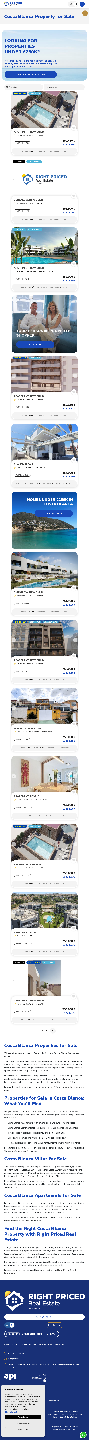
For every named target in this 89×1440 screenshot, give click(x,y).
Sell (35, 1344)
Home (6, 1344)
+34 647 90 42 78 (16, 1353)
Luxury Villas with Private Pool (65, 1417)
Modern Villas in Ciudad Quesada (65, 1429)
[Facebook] (48, 1325)
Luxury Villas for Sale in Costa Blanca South (65, 1414)
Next (75, 111)
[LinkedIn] (60, 1325)
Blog (50, 1344)
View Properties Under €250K (30, 74)
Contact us (46, 1317)
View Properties (54, 513)
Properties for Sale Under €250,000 (65, 1427)
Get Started (35, 344)
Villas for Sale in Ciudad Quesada (65, 1411)
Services (42, 1344)
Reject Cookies (23, 1429)
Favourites (59, 1344)
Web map (55, 1400)
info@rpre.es (13, 1358)
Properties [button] (26, 1344)
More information (12, 1412)
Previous (13, 111)
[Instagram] (54, 1325)
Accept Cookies (23, 1417)
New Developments (74, 1087)
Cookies (48, 1400)
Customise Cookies (23, 1423)
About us (15, 1344)
